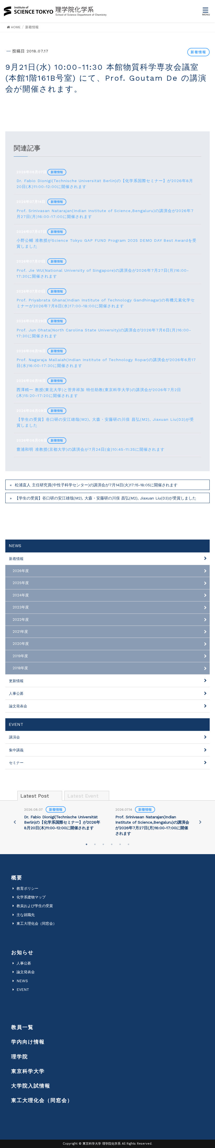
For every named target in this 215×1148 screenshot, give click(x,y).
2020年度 (21, 644)
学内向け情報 (28, 1042)
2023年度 (21, 607)
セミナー (16, 763)
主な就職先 (26, 915)
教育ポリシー (27, 888)
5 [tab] (120, 844)
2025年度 (21, 583)
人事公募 (16, 693)
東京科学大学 (28, 1071)
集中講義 (16, 750)
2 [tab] (95, 844)
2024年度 (21, 595)
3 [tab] (103, 844)
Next (200, 822)
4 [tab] (111, 844)
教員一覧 (22, 1027)
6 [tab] (128, 844)
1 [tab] (86, 844)
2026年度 (21, 571)
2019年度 (20, 656)
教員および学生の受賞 (35, 906)
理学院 (19, 1056)
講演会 (14, 737)
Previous (15, 822)
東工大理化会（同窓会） (37, 923)
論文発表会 (18, 706)
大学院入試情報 (30, 1086)
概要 (16, 877)
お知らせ (22, 952)
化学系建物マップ (31, 897)
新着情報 (198, 52)
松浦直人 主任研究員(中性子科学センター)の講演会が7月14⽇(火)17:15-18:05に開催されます (96, 485)
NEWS (22, 981)
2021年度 (20, 631)
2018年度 (20, 668)
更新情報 (16, 681)
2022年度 (21, 619)
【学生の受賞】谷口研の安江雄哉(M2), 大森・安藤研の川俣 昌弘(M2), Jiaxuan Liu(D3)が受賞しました (105, 498)
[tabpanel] (62, 819)
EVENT (23, 989)
